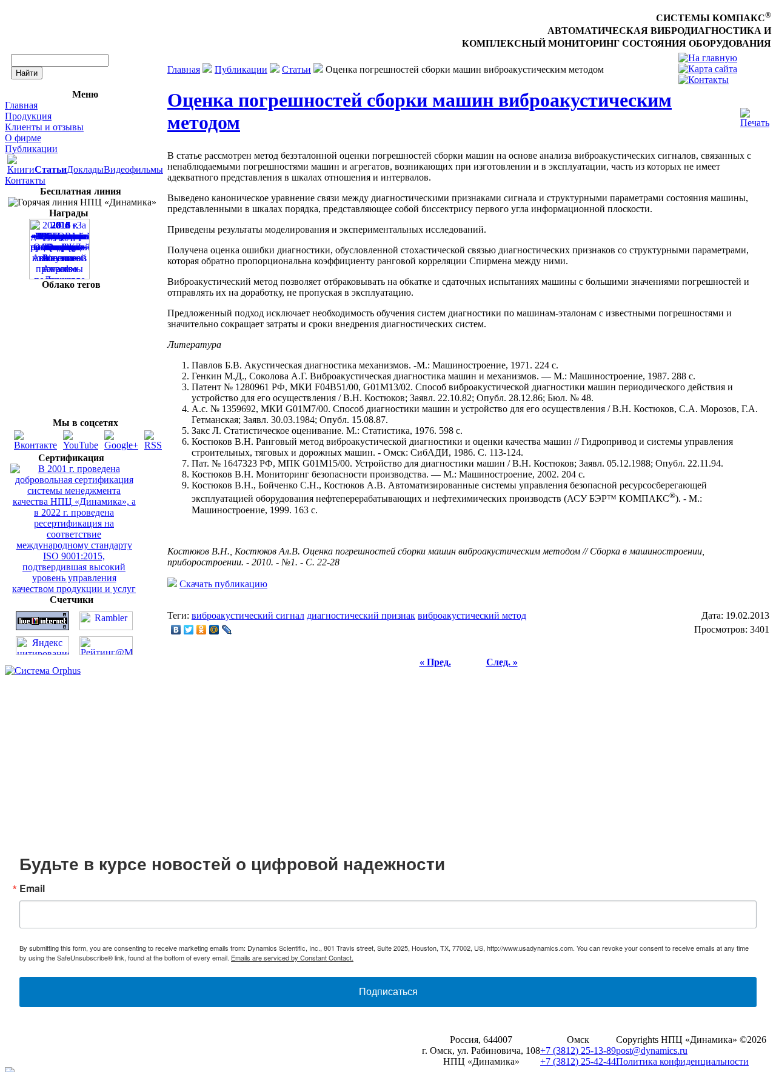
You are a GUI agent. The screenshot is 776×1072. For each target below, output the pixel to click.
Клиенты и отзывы (44, 127)
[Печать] (754, 115)
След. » (502, 662)
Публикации (31, 149)
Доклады (85, 169)
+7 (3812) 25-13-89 (578, 1050)
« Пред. (435, 662)
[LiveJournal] (227, 630)
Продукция (28, 116)
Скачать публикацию (223, 584)
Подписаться (388, 992)
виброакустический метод (472, 615)
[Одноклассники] (201, 630)
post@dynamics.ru (651, 1050)
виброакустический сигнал (248, 615)
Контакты (25, 180)
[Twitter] (188, 630)
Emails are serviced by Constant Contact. (292, 957)
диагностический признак (361, 615)
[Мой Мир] (214, 630)
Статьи (296, 69)
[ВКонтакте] (176, 630)
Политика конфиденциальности (682, 1061)
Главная (21, 105)
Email (32, 888)
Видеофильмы (133, 169)
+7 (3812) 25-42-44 (578, 1061)
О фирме (23, 138)
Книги (21, 169)
